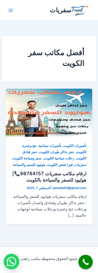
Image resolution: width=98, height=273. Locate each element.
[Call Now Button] (85, 262)
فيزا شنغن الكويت (60, 165)
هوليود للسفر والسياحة (29, 165)
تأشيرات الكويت (75, 146)
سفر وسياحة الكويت (27, 158)
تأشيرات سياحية (50, 146)
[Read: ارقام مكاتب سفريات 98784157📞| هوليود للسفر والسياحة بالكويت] (49, 112)
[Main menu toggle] (10, 10)
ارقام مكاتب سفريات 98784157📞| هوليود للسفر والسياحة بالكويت (49, 177)
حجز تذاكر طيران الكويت (56, 152)
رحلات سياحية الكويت (59, 158)
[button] (11, 261)
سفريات (60, 10)
